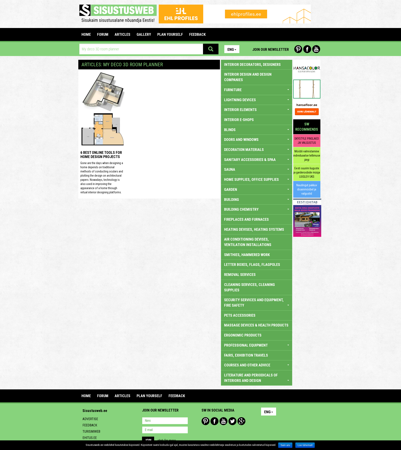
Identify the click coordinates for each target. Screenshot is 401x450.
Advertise (90, 419)
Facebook (307, 49)
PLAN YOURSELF (170, 34)
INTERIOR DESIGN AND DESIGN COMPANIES (248, 77)
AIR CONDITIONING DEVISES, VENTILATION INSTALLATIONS (247, 242)
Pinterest (298, 49)
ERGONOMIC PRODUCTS (242, 335)
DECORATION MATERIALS (244, 149)
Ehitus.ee (89, 438)
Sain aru (285, 445)
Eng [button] (230, 49)
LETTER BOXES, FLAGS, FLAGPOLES (252, 264)
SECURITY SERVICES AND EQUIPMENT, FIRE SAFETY (254, 302)
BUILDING (231, 199)
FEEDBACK (197, 34)
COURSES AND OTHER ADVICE (247, 365)
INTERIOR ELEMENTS (240, 109)
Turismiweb (91, 431)
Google (241, 421)
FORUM (102, 34)
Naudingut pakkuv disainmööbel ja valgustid (306, 189)
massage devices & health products (256, 325)
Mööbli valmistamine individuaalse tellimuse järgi (306, 155)
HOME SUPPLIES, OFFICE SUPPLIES (251, 179)
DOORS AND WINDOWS (241, 139)
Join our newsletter (270, 49)
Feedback (89, 425)
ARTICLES (122, 34)
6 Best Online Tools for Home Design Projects (101, 154)
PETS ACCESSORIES (239, 315)
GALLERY (144, 34)
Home (86, 34)
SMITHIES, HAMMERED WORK (247, 254)
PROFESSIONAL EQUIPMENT (246, 345)
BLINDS (230, 129)
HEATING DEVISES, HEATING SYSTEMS (254, 229)
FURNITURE (233, 90)
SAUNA (229, 169)
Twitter (232, 421)
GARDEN (230, 189)
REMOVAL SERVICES (240, 274)
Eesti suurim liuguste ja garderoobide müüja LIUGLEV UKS (306, 172)
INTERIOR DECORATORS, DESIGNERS (252, 64)
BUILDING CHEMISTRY (241, 209)
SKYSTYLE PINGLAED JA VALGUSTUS (306, 140)
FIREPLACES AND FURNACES (246, 219)
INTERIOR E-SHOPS (239, 119)
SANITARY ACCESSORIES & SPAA (250, 159)
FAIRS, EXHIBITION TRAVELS (246, 355)
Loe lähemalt (305, 445)
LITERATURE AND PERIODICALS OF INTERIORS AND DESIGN (251, 378)
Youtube (316, 49)
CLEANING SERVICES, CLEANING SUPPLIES (249, 287)
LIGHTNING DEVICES (240, 100)
